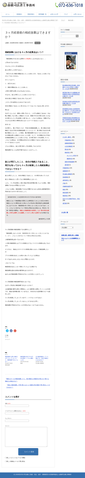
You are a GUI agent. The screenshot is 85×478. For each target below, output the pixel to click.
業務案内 (19, 14)
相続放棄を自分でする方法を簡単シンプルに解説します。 (26, 358)
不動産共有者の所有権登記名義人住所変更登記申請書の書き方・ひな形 (71, 119)
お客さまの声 (54, 14)
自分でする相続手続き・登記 (71, 198)
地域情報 (65, 177)
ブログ (66, 14)
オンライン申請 (71, 155)
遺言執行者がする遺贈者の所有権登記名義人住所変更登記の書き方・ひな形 (71, 94)
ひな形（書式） (67, 137)
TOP (31, 20)
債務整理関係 (69, 143)
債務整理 (65, 171)
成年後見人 (66, 180)
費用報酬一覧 (42, 14)
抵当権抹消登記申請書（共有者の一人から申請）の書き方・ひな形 (71, 87)
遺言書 (67, 165)
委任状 (67, 149)
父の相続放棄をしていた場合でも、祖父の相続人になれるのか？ (42, 358)
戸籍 (64, 183)
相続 (64, 189)
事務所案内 (31, 14)
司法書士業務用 (67, 174)
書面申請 (69, 158)
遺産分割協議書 (69, 161)
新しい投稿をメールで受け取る (15, 461)
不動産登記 (68, 140)
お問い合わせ (78, 14)
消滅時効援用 (67, 186)
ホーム (8, 14)
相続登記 (67, 152)
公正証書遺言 (69, 146)
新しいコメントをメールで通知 (15, 457)
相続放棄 (37, 43)
